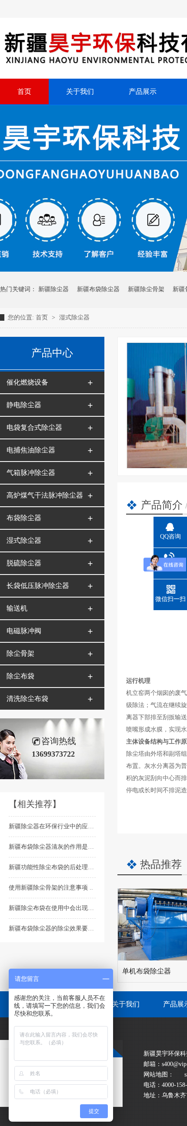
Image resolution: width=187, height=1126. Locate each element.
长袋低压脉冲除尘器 (38, 585)
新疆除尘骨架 (146, 289)
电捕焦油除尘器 (31, 450)
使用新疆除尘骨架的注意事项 (49, 887)
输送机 (17, 608)
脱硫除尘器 (24, 563)
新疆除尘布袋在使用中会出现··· (52, 908)
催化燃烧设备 (27, 382)
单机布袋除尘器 (146, 971)
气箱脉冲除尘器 (31, 472)
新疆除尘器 (53, 289)
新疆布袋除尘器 (98, 289)
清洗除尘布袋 (27, 698)
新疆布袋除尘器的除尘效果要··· (52, 928)
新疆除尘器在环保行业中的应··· (52, 826)
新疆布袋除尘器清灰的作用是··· (52, 847)
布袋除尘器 (24, 517)
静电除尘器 (24, 405)
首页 (43, 317)
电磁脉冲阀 (24, 630)
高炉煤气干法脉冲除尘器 (45, 495)
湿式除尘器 (74, 317)
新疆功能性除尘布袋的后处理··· (52, 867)
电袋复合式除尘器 (34, 427)
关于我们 (126, 1004)
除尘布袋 (20, 676)
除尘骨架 (20, 653)
